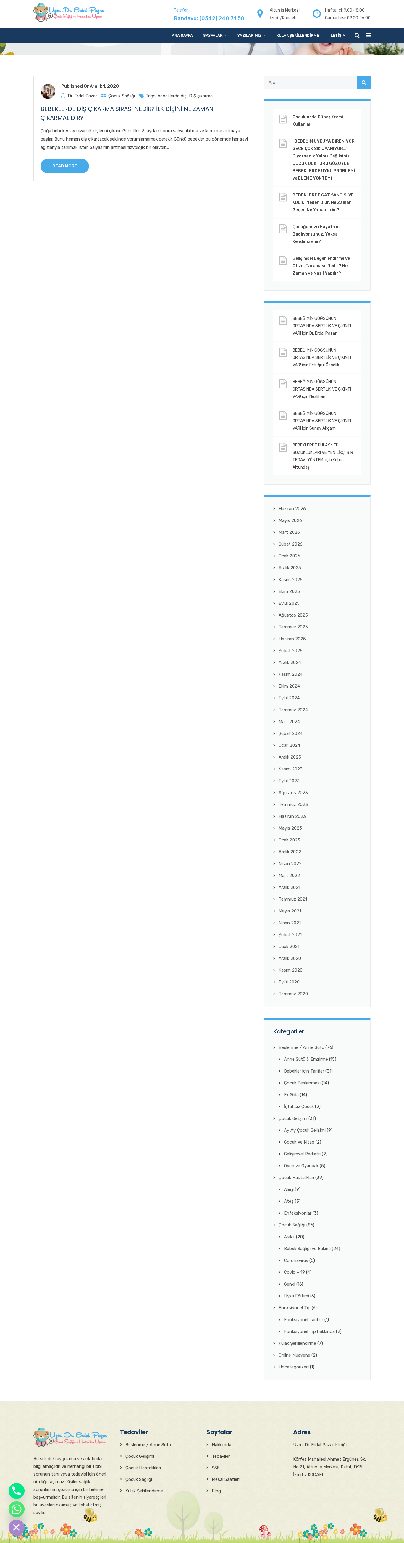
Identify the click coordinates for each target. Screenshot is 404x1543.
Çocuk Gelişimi (293, 1118)
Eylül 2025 (289, 603)
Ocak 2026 (289, 556)
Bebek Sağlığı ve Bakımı (307, 1248)
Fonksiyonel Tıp (295, 1307)
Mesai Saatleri (226, 1479)
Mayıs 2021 (290, 911)
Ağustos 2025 (293, 615)
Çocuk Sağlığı (121, 96)
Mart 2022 (289, 875)
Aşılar (289, 1236)
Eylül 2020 (289, 982)
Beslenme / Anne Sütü (301, 1047)
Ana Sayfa (182, 35)
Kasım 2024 (291, 674)
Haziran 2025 (292, 638)
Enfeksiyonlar (297, 1213)
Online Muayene (294, 1355)
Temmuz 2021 (293, 899)
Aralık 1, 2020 (104, 86)
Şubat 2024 (291, 733)
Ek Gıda (291, 1094)
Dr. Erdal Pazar (82, 96)
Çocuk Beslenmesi (302, 1083)
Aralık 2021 (289, 887)
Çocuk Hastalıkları (296, 1177)
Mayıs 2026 (290, 520)
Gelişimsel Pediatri (302, 1154)
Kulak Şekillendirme (298, 35)
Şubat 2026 (291, 544)
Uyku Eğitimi (296, 1296)
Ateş (289, 1201)
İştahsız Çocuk (299, 1106)
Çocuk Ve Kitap (299, 1142)
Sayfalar (213, 35)
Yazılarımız (249, 35)
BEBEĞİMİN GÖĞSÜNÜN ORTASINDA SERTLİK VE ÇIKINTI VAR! (322, 326)
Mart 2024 (289, 721)
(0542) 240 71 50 (221, 18)
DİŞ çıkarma (201, 96)
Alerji (289, 1189)
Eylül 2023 (289, 780)
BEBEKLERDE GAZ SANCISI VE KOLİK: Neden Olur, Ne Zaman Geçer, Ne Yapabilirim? (323, 202)
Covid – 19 (294, 1272)
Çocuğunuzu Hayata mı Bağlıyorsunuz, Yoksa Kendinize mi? (317, 234)
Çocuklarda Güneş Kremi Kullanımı (318, 121)
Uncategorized (294, 1367)
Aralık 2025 (290, 567)
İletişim (337, 35)
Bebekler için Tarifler (304, 1071)
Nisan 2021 (290, 923)
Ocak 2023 (289, 840)
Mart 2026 (289, 532)
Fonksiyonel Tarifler (303, 1319)
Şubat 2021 (290, 934)
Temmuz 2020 (293, 994)
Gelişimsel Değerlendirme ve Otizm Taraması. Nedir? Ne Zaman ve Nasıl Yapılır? (321, 266)
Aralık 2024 (290, 662)
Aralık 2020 (290, 958)
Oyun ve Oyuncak (301, 1165)
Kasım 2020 (291, 970)
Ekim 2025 (289, 591)
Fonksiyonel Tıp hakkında (309, 1331)
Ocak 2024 (289, 745)
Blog (216, 1491)
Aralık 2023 (290, 757)
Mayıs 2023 (290, 828)
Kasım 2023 (291, 769)
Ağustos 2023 (293, 792)
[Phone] (17, 1491)
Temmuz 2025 (293, 627)
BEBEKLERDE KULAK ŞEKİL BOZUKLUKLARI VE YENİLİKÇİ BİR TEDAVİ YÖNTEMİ (323, 452)
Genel (289, 1284)
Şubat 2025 (291, 650)
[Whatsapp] (17, 1509)
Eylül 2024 (289, 698)
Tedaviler (221, 1456)
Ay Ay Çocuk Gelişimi (305, 1130)
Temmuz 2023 (293, 804)
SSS (216, 1468)
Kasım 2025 (291, 579)
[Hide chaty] (17, 1528)
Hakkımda (221, 1444)
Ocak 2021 (289, 946)
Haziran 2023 (292, 816)
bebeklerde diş (172, 96)
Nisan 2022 (290, 863)
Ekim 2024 (289, 686)
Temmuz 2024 (293, 709)
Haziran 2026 (292, 508)
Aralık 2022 (290, 851)
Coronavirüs (296, 1260)
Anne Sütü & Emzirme (306, 1059)
